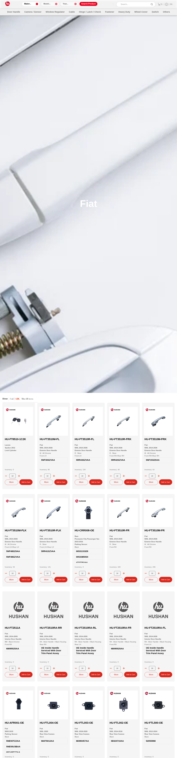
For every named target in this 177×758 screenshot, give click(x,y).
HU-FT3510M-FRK (155, 439)
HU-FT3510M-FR (154, 530)
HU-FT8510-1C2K (15, 439)
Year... (65, 4)
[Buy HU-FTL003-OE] (88, 705)
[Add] (19, 476)
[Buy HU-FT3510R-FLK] (53, 512)
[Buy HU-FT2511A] (18, 610)
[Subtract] (6, 476)
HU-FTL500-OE (153, 722)
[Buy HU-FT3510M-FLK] (18, 512)
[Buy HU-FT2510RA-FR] (123, 610)
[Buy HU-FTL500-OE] (158, 705)
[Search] (152, 4)
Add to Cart (26, 482)
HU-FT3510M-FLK (15, 530)
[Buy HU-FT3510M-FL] (53, 421)
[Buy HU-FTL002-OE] (123, 705)
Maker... (27, 4)
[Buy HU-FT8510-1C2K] (18, 421)
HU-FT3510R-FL (84, 439)
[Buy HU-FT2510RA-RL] (88, 610)
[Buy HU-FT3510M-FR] (158, 512)
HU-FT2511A (12, 627)
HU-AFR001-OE (14, 722)
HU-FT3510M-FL (49, 439)
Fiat (11, 399)
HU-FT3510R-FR (119, 530)
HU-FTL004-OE (49, 722)
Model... (46, 4)
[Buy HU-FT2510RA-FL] (158, 610)
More (11, 482)
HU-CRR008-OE (84, 530)
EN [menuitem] (171, 4)
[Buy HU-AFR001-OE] (18, 705)
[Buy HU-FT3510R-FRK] (123, 421)
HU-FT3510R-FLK (50, 530)
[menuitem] (160, 4)
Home (5, 399)
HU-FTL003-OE (84, 722)
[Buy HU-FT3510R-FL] (88, 421)
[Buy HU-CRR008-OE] (88, 512)
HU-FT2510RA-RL (85, 627)
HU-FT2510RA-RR (51, 627)
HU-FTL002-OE (119, 722)
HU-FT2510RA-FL (155, 627)
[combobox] (134, 4)
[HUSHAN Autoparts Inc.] (7, 3)
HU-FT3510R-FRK (120, 439)
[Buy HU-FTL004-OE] (53, 705)
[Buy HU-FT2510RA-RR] (53, 610)
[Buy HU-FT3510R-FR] (123, 512)
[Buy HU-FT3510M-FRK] (158, 421)
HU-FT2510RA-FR (120, 627)
